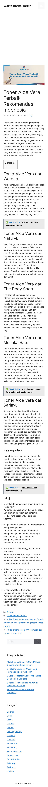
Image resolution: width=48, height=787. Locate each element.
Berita (9, 716)
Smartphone (13, 755)
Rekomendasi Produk (17, 616)
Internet (10, 724)
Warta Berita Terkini (17, 6)
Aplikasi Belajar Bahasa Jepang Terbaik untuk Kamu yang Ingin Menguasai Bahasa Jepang (23, 623)
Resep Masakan (14, 751)
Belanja (10, 612)
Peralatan (11, 747)
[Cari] (37, 641)
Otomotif (11, 739)
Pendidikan (12, 743)
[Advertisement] (24, 40)
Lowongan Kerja (14, 731)
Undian (10, 771)
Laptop (10, 728)
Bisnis (9, 720)
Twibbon (11, 767)
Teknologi (11, 763)
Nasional (11, 735)
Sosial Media (13, 759)
